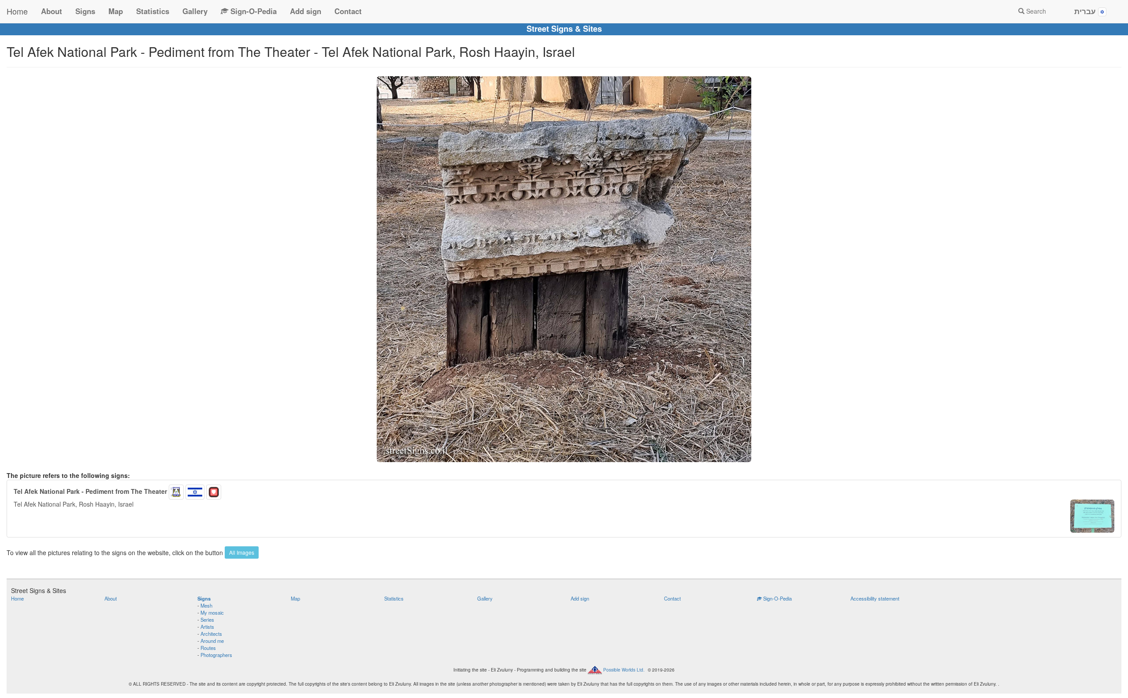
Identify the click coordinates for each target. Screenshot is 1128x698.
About (51, 11)
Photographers (216, 654)
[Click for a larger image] (564, 269)
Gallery (195, 11)
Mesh (206, 605)
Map (115, 11)
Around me (212, 640)
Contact (348, 11)
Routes (208, 647)
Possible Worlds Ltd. (624, 669)
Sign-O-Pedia (252, 11)
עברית (1086, 11)
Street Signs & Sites (564, 28)
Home (17, 11)
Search (1035, 11)
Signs (85, 11)
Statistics (152, 11)
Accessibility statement (874, 598)
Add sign (305, 11)
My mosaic (212, 612)
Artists (207, 626)
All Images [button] (241, 552)
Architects (211, 633)
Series (207, 619)
